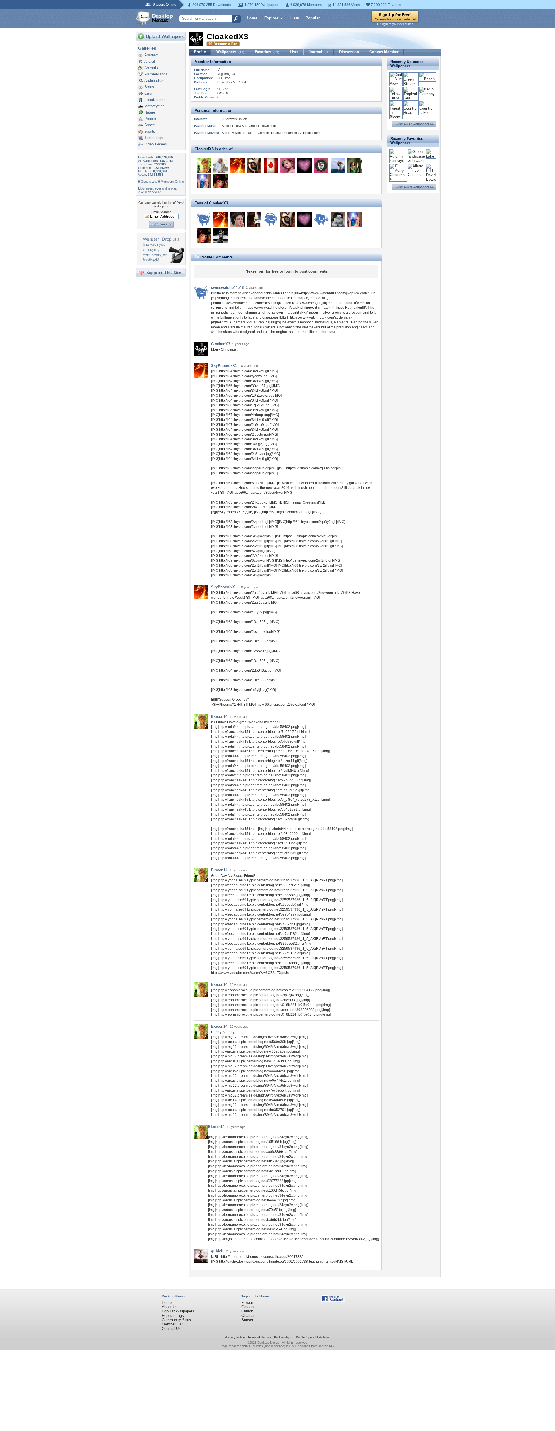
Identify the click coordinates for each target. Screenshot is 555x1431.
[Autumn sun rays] (398, 160)
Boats (149, 87)
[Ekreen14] (204, 165)
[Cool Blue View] (396, 83)
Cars (148, 93)
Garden (247, 1307)
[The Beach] (427, 79)
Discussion (349, 52)
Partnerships (283, 1337)
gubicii (217, 1251)
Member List (172, 1324)
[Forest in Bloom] (396, 117)
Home (252, 18)
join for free (268, 271)
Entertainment (156, 99)
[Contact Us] (162, 262)
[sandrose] (304, 165)
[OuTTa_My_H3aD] (354, 165)
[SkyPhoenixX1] (237, 165)
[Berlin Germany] (427, 94)
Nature (149, 112)
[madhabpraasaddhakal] (321, 219)
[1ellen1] (271, 165)
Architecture (154, 80)
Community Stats (176, 1320)
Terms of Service (259, 1337)
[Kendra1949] (204, 181)
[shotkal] (321, 165)
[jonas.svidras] (204, 219)
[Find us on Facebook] (333, 1301)
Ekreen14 (219, 716)
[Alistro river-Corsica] (416, 175)
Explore (271, 18)
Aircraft (150, 61)
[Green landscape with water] (416, 160)
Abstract (151, 55)
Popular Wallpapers (178, 1311)
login (289, 271)
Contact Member (384, 52)
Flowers (247, 1302)
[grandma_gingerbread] (220, 181)
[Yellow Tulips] (396, 98)
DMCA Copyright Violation (312, 1337)
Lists (294, 18)
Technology (153, 138)
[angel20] (220, 165)
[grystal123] (237, 219)
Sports (149, 131)
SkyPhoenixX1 (224, 365)
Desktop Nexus (268, 1342)
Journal (319, 52)
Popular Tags (173, 1315)
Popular (313, 18)
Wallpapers (230, 52)
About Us (169, 1307)
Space (149, 125)
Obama (247, 1315)
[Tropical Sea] (411, 98)
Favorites (267, 52)
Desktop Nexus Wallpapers (154, 18)
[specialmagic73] (254, 165)
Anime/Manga (155, 74)
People (150, 119)
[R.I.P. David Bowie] (431, 179)
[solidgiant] (338, 219)
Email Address (161, 212)
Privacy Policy (235, 1337)
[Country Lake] (427, 112)
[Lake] (431, 156)
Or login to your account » (395, 24)
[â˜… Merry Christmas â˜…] (398, 179)
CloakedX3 (220, 344)
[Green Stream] (411, 84)
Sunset (247, 1320)
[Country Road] (411, 112)
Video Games (155, 144)
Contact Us (171, 1328)
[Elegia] (254, 219)
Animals (151, 68)
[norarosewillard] (271, 219)
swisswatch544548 (227, 287)
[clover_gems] (220, 235)
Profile (200, 52)
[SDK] (338, 165)
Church (247, 1311)
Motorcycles (154, 106)
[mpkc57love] (287, 165)
